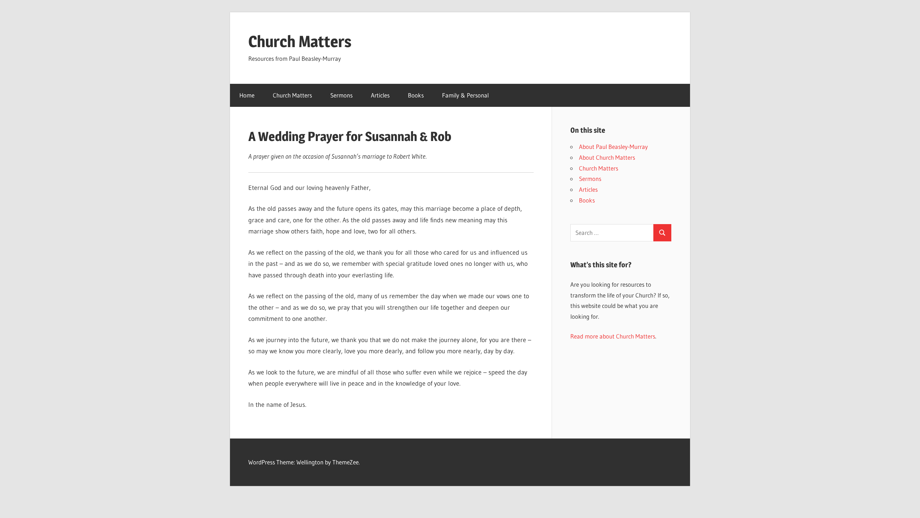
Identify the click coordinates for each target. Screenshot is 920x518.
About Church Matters (607, 157)
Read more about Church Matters (612, 336)
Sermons (341, 95)
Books (416, 95)
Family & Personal (465, 95)
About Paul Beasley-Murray (613, 146)
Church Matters (299, 41)
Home (246, 95)
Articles (380, 95)
